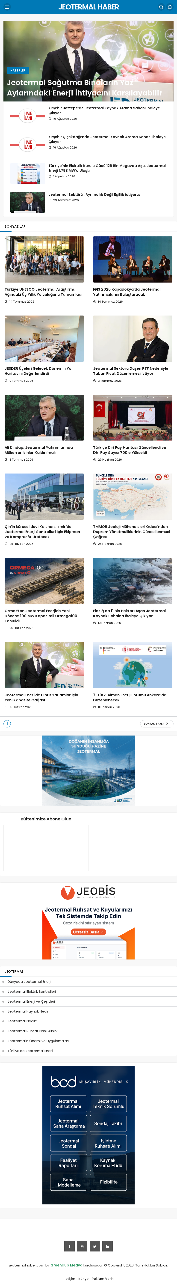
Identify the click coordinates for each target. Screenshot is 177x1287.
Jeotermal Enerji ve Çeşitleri (31, 1001)
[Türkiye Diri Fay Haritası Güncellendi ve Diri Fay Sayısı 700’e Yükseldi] (132, 418)
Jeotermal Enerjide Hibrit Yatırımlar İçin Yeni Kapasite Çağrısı (41, 697)
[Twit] (95, 1246)
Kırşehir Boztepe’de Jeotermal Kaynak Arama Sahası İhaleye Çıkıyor (104, 110)
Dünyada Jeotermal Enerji (29, 981)
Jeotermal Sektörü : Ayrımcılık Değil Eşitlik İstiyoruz (94, 194)
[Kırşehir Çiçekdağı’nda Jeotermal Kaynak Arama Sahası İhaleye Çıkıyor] (27, 144)
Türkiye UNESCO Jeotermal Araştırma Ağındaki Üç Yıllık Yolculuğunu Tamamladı (43, 292)
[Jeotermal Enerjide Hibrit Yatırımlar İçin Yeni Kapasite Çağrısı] (44, 665)
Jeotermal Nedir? (22, 1021)
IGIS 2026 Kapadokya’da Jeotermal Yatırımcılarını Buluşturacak (126, 292)
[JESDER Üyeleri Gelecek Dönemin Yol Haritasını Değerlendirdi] (44, 339)
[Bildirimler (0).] (170, 7)
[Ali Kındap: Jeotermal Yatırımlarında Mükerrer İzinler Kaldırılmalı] (44, 418)
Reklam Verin (103, 1278)
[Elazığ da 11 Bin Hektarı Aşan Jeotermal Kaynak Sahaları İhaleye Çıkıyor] (132, 581)
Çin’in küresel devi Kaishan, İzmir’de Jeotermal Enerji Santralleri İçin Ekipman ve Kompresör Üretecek (42, 531)
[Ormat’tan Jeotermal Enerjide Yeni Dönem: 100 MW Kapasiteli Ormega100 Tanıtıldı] (44, 581)
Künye (83, 1278)
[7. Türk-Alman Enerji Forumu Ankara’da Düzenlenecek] (132, 665)
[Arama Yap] (161, 7)
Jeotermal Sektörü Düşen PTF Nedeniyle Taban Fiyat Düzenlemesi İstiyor (130, 371)
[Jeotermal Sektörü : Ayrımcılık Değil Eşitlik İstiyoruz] (27, 202)
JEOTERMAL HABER (88, 7)
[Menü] (7, 7)
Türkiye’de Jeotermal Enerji (30, 1050)
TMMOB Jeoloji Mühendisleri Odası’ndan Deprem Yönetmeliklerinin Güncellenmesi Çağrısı (131, 531)
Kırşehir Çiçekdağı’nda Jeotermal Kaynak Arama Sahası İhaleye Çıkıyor (107, 139)
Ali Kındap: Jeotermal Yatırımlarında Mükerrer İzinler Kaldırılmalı (39, 450)
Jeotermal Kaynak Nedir (28, 1011)
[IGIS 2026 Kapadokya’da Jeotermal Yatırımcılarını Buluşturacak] (132, 259)
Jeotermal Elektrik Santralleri (32, 991)
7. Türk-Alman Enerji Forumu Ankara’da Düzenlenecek (129, 697)
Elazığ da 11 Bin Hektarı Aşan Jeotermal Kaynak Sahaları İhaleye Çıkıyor (129, 613)
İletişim (69, 1278)
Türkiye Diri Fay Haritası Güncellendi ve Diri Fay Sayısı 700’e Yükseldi (129, 450)
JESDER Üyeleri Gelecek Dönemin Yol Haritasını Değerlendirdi (38, 371)
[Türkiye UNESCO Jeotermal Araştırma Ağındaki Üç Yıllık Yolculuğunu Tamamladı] (44, 259)
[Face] (69, 1246)
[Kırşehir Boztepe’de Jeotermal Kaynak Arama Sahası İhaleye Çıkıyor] (27, 115)
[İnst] (82, 1246)
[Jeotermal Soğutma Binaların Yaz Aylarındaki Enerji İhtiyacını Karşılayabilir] (88, 61)
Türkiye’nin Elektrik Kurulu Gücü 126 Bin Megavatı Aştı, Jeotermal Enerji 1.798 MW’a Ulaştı (107, 168)
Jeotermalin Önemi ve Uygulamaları (38, 1040)
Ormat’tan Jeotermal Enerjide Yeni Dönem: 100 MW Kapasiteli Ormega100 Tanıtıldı (41, 616)
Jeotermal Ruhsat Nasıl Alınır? (33, 1030)
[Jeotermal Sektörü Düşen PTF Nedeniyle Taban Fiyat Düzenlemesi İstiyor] (132, 339)
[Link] (107, 1246)
